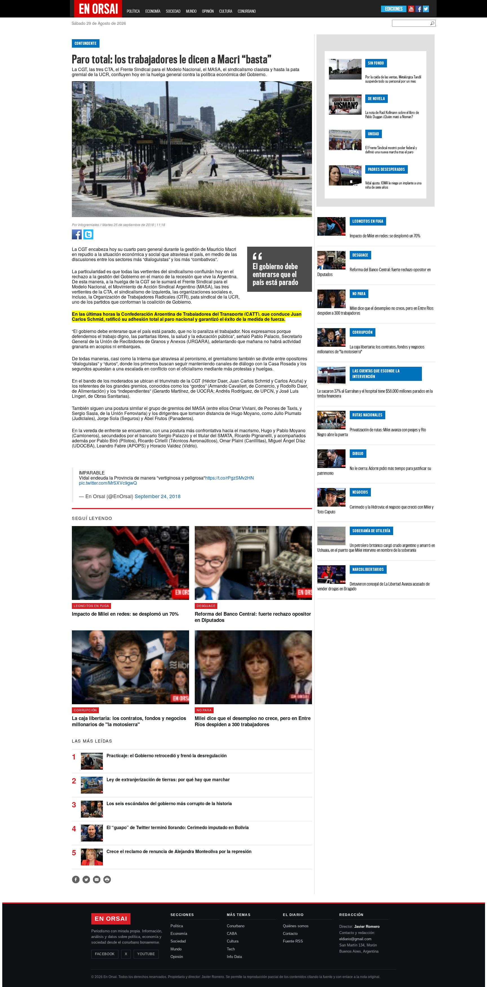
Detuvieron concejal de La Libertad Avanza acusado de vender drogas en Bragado (373, 586)
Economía (179, 933)
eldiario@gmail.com (355, 939)
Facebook (105, 954)
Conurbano (235, 926)
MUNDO (191, 11)
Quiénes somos (296, 926)
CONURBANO (247, 11)
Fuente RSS (293, 941)
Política (177, 926)
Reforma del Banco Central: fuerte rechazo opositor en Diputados (374, 272)
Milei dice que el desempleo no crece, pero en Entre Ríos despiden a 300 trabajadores (375, 310)
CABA (232, 933)
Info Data (234, 957)
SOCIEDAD (173, 11)
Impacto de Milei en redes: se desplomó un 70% (385, 235)
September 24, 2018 (158, 496)
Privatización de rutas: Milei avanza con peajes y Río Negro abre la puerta (371, 432)
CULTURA (225, 11)
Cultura (232, 941)
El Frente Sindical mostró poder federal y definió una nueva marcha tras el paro (391, 149)
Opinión (177, 957)
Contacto (290, 933)
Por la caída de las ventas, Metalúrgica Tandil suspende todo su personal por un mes (393, 79)
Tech (231, 949)
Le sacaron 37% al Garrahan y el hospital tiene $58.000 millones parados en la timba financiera (375, 393)
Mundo (176, 949)
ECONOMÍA (152, 11)
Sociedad (178, 941)
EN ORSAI (111, 918)
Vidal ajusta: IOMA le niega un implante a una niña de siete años (393, 185)
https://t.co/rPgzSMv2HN (229, 477)
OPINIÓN (208, 11)
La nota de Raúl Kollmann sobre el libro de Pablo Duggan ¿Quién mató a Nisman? (392, 114)
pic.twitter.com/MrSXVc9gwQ (108, 483)
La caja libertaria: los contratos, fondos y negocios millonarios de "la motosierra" (370, 349)
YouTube (146, 954)
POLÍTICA (133, 11)
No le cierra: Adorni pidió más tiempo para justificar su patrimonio (374, 471)
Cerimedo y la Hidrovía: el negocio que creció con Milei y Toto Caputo (375, 509)
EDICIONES (393, 9)
